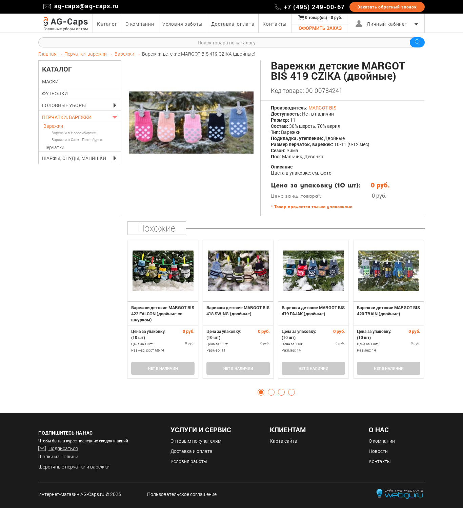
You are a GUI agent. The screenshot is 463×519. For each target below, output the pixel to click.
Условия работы (188, 461)
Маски (50, 82)
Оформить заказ (320, 28)
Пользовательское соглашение (182, 494)
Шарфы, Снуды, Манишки (74, 158)
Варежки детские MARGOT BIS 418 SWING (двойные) (237, 310)
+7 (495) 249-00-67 (314, 7)
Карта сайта (283, 441)
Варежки (53, 126)
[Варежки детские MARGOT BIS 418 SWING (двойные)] (238, 270)
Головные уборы (64, 105)
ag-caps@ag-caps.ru (86, 6)
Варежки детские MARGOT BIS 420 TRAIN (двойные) (388, 310)
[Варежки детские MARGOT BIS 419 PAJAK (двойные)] (313, 270)
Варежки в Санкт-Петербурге (77, 139)
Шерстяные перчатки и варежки (73, 466)
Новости (378, 451)
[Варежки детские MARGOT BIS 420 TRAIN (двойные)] (389, 270)
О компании (382, 441)
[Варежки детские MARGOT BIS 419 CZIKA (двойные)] (191, 122)
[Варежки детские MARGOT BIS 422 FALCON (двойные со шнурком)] (163, 270)
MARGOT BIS (322, 107)
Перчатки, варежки (67, 117)
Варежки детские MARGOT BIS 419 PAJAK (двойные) (313, 310)
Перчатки (53, 147)
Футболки (55, 94)
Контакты (380, 461)
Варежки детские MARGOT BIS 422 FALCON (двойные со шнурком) (162, 313)
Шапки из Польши (58, 456)
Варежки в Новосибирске (74, 132)
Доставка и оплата (191, 451)
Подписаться (63, 448)
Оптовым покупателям (195, 441)
